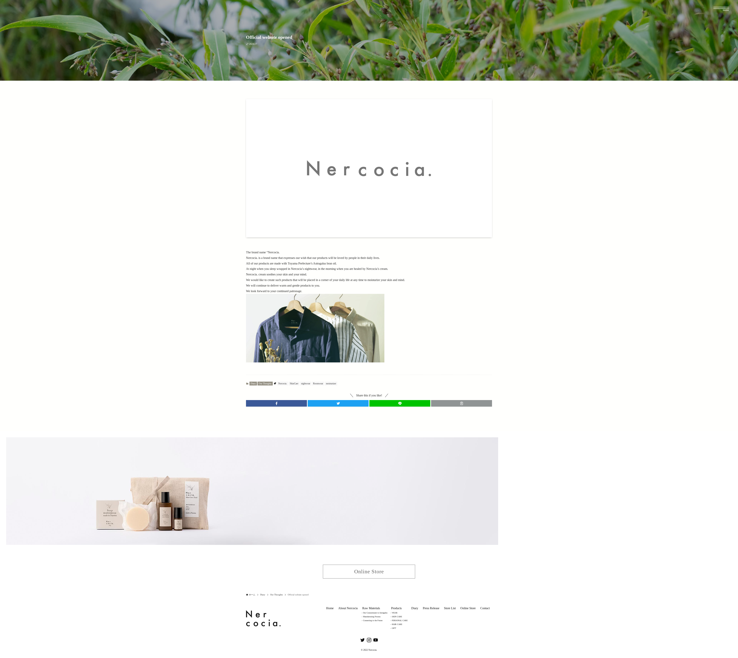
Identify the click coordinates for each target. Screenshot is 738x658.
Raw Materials (371, 608)
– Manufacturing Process (371, 617)
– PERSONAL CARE (399, 620)
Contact (485, 608)
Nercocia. (282, 383)
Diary (253, 383)
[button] (276, 403)
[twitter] (362, 640)
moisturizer (331, 383)
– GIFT (393, 628)
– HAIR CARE (396, 624)
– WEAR (393, 613)
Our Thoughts (265, 383)
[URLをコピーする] (461, 403)
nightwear (305, 383)
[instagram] (369, 640)
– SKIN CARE (396, 617)
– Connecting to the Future (372, 620)
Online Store (468, 608)
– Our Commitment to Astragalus (374, 613)
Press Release (431, 608)
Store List (450, 608)
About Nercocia (348, 608)
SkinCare (294, 383)
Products (396, 608)
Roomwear (318, 383)
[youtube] (375, 640)
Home (330, 608)
